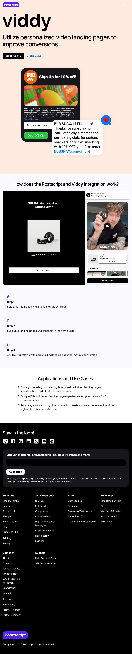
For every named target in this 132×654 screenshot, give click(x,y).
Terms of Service (11, 568)
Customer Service (44, 530)
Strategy (39, 501)
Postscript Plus (10, 531)
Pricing (6, 543)
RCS (5, 526)
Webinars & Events (110, 511)
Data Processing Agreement (11, 580)
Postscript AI (9, 511)
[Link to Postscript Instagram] (21, 441)
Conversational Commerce (82, 521)
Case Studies (75, 501)
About (6, 558)
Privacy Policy (10, 573)
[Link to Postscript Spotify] (52, 441)
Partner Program (11, 609)
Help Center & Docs (45, 558)
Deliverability (42, 535)
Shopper (7, 516)
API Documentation (45, 563)
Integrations (9, 604)
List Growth (41, 506)
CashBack (8, 506)
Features (39, 540)
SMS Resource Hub (111, 501)
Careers (7, 563)
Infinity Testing (10, 521)
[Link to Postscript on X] (36, 441)
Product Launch (109, 516)
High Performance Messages (44, 523)
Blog (103, 506)
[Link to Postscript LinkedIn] (29, 441)
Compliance (41, 511)
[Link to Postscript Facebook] (13, 441)
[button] (126, 5)
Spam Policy (9, 587)
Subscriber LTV (76, 516)
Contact (7, 593)
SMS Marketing (11, 501)
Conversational (43, 516)
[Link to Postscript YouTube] (44, 441)
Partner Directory (12, 614)
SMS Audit (106, 521)
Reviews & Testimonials (80, 511)
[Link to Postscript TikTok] (5, 441)
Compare (73, 506)
